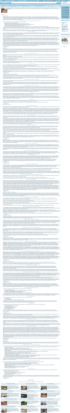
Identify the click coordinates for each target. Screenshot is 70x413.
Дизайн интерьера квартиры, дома (8, 261)
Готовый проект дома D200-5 (65, 36)
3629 (30, 381)
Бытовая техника (5, 15)
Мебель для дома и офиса (7, 104)
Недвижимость (63, 12)
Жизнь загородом (5, 341)
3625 (20, 381)
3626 (22, 381)
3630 (32, 381)
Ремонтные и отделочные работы (30, 383)
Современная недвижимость (7, 282)
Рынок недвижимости (51, 383)
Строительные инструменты (7, 215)
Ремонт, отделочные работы (7, 313)
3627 (25, 381)
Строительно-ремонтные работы (65, 16)
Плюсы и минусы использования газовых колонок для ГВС (29, 407)
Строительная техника (64, 14)
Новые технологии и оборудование (8, 237)
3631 (35, 381)
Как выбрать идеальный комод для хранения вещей (8, 407)
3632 (37, 381)
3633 (40, 381)
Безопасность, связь (6, 139)
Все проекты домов (65, 43)
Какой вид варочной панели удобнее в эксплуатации (48, 407)
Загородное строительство (11, 383)
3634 (42, 381)
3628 (27, 381)
